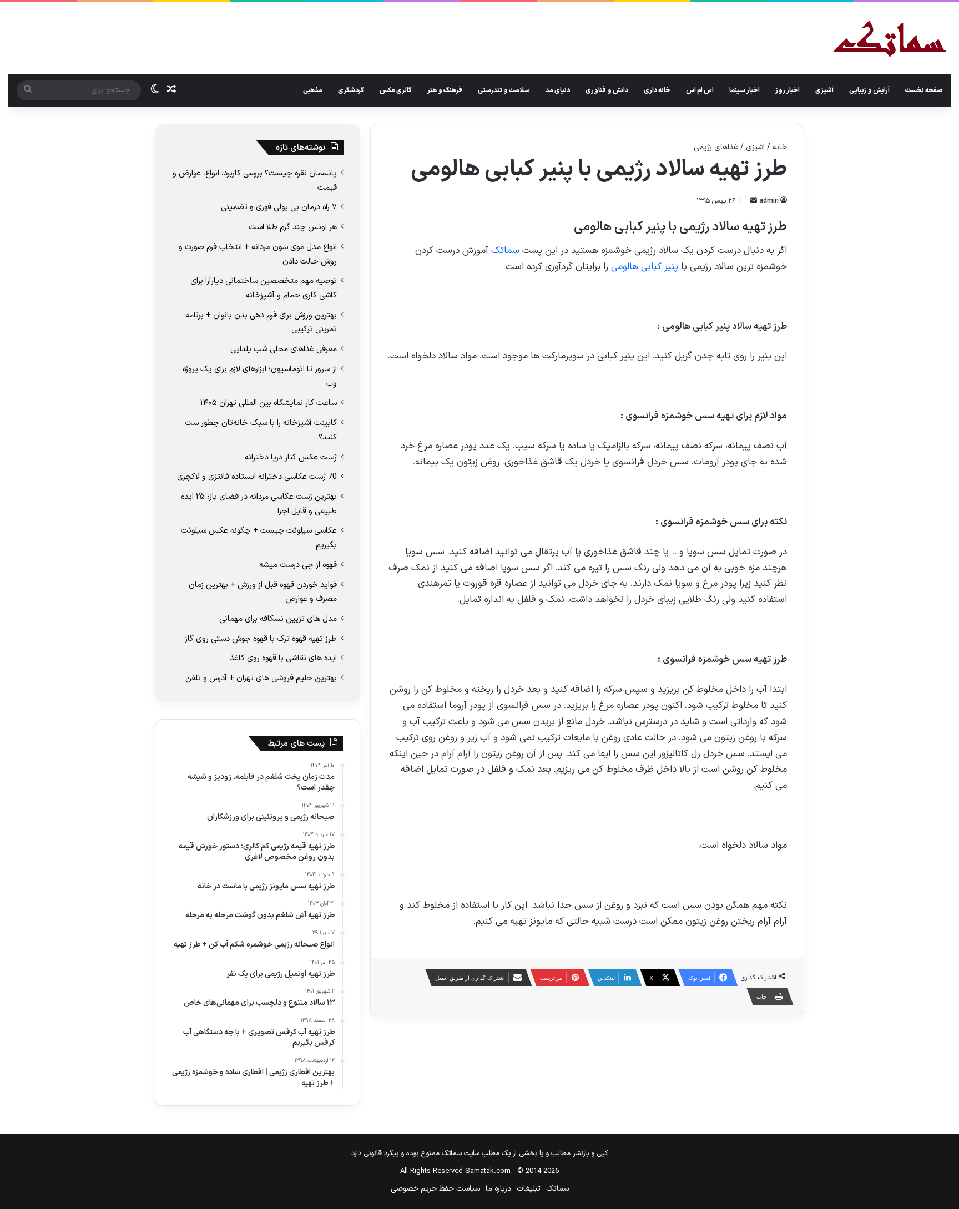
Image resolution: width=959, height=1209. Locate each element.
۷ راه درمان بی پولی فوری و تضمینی (279, 207)
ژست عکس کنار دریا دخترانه (291, 457)
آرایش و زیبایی (869, 90)
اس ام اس (700, 90)
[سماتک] (889, 40)
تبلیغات (529, 1189)
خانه (780, 147)
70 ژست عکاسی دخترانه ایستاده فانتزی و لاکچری (257, 477)
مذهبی (312, 90)
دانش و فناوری (607, 90)
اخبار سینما (744, 90)
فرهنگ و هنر (444, 90)
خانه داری (657, 90)
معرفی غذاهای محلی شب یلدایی (283, 349)
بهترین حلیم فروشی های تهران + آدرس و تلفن (261, 678)
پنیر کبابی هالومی (644, 267)
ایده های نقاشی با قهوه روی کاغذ (283, 658)
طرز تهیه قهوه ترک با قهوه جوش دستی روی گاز (261, 639)
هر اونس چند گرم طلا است (293, 227)
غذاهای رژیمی (716, 147)
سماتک (505, 251)
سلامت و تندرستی (504, 90)
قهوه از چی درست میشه (298, 565)
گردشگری (351, 90)
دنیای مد (558, 90)
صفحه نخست (924, 90)
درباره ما (498, 1189)
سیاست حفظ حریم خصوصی (435, 1189)
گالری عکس (396, 90)
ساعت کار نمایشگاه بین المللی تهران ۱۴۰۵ (268, 403)
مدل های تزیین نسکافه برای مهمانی (278, 619)
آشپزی (824, 90)
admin (769, 201)
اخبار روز (787, 90)
